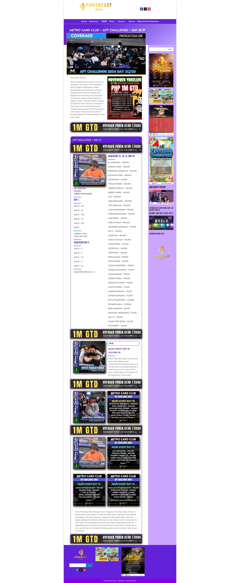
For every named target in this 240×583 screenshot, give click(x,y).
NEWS (104, 22)
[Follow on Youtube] (84, 570)
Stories (131, 22)
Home (84, 22)
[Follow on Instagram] (149, 8)
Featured (93, 22)
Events (121, 22)
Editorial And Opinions (148, 22)
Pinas (111, 22)
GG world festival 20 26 (156, 234)
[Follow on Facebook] (141, 8)
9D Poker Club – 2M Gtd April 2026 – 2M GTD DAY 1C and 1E (161, 209)
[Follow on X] (145, 8)
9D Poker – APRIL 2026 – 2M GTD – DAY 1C (161, 213)
